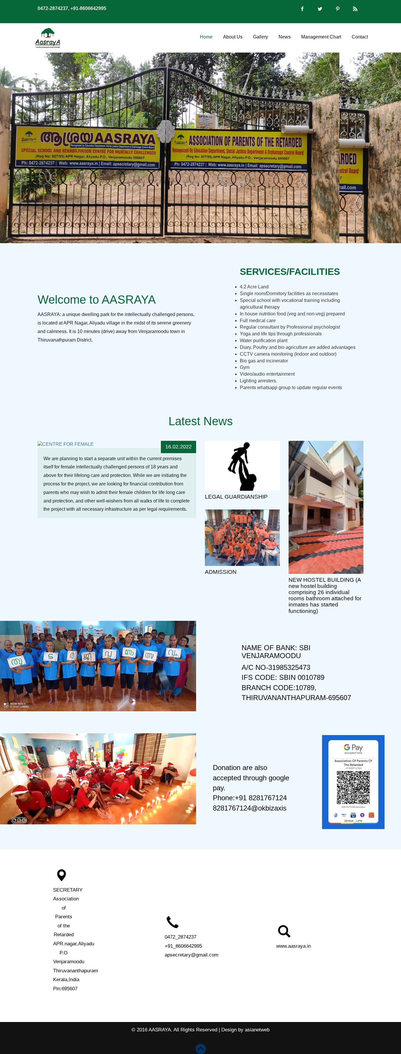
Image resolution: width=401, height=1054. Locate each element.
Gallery (260, 36)
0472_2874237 (180, 937)
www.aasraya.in (293, 946)
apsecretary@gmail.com (191, 955)
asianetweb (257, 1030)
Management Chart (321, 36)
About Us (232, 36)
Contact (360, 36)
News (285, 36)
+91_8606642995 (183, 946)
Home (206, 36)
